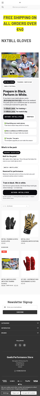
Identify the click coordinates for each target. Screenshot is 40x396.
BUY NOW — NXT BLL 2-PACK (13, 117)
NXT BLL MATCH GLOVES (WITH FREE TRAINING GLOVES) (8, 281)
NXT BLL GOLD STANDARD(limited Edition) (30, 240)
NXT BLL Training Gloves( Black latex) (9, 240)
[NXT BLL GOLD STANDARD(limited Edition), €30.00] (29, 224)
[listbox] (17, 206)
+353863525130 (21, 371)
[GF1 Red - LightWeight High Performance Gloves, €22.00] (29, 264)
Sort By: (5, 206)
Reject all (15, 393)
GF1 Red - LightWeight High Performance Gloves (29, 280)
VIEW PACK (30, 117)
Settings (6, 393)
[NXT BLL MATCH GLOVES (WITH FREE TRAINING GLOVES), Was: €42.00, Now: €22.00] (10, 264)
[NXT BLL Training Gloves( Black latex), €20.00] (10, 224)
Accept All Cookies (28, 393)
